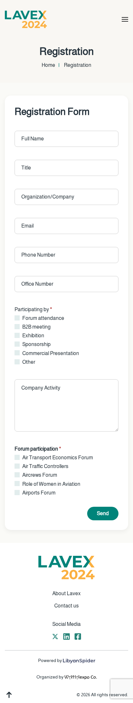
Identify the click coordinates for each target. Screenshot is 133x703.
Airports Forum (38, 492)
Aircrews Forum (39, 475)
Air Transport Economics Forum (57, 457)
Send (103, 513)
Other (28, 362)
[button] (125, 19)
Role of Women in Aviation (50, 484)
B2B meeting (36, 327)
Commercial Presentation (50, 353)
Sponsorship (36, 344)
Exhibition (32, 335)
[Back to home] (26, 19)
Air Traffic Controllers (44, 466)
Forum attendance (42, 318)
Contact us (66, 605)
